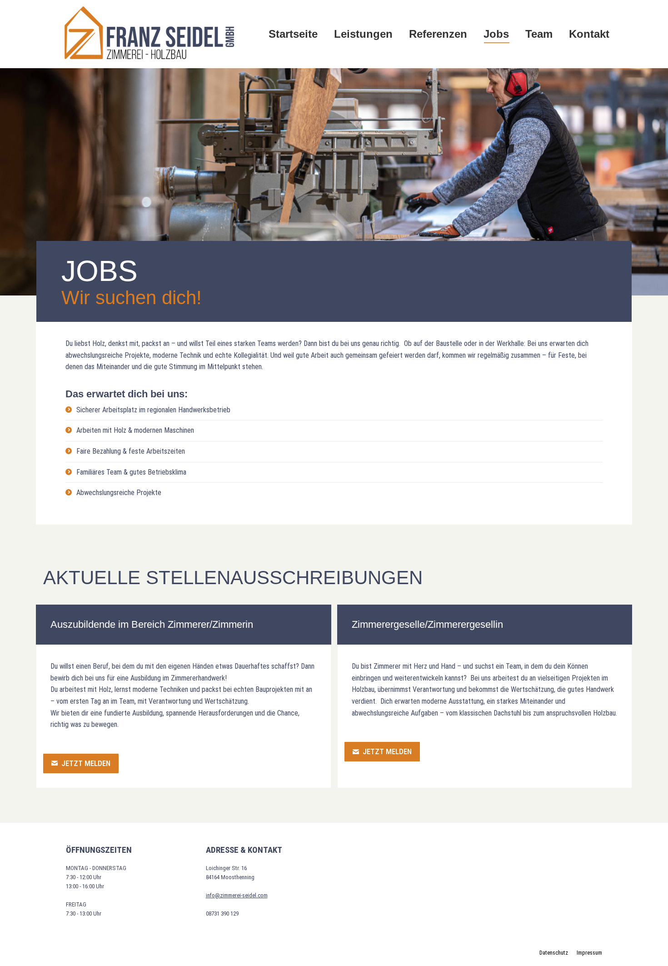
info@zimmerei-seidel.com (237, 895)
